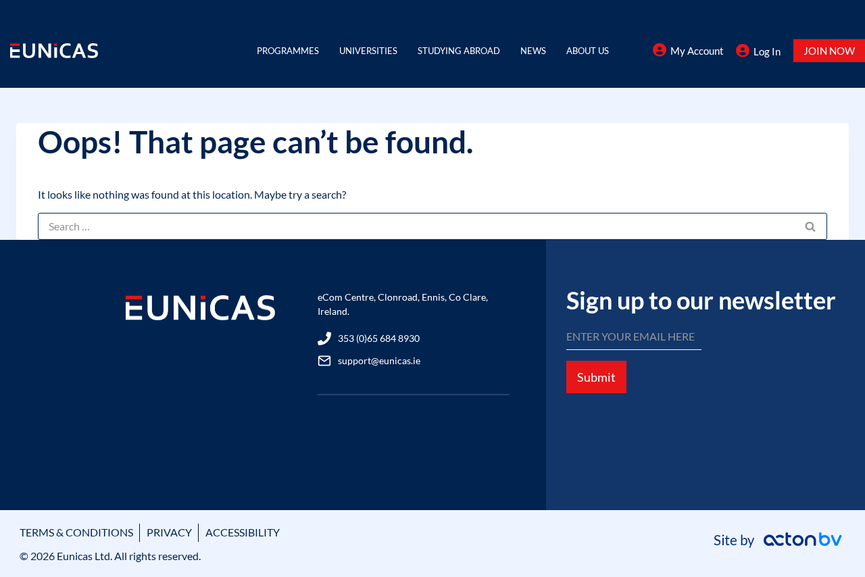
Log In (767, 51)
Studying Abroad (459, 50)
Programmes (288, 50)
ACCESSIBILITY (242, 532)
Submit (596, 377)
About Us (587, 50)
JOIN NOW (829, 51)
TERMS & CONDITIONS (76, 532)
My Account (697, 51)
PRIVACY (169, 532)
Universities (368, 50)
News (533, 50)
